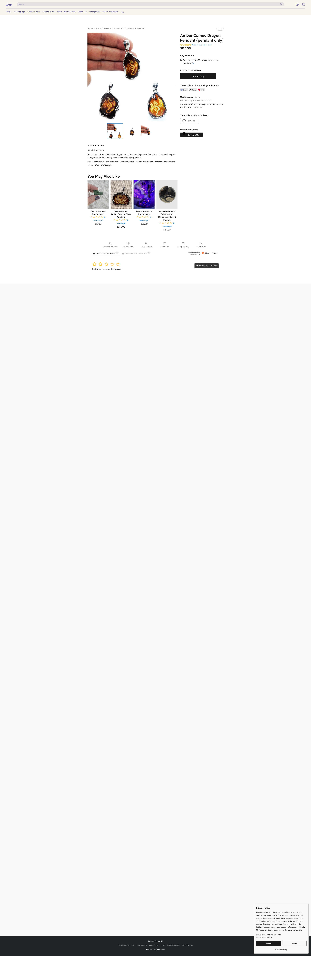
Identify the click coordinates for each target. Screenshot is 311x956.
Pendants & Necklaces (124, 28)
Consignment (94, 11)
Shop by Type (19, 11)
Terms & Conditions (126, 945)
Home (90, 28)
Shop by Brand (48, 11)
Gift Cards (201, 246)
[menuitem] (218, 28)
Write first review (207, 265)
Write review (196, 45)
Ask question (207, 45)
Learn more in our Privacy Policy (268, 934)
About (59, 11)
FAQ (122, 11)
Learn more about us (264, 937)
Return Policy (154, 945)
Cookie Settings (173, 945)
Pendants (141, 28)
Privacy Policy (141, 945)
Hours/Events (70, 11)
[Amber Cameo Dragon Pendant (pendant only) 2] (149, 131)
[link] (281, 948)
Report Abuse (187, 945)
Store (98, 28)
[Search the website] (281, 4)
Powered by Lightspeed (155, 949)
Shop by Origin (34, 11)
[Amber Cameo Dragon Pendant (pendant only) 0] (115, 131)
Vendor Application (110, 11)
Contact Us (82, 11)
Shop (8, 11)
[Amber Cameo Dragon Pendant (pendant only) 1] (132, 131)
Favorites (165, 246)
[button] (9, 4)
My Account (128, 246)
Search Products (110, 246)
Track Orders (146, 246)
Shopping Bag (183, 246)
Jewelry (107, 28)
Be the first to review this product (107, 269)
